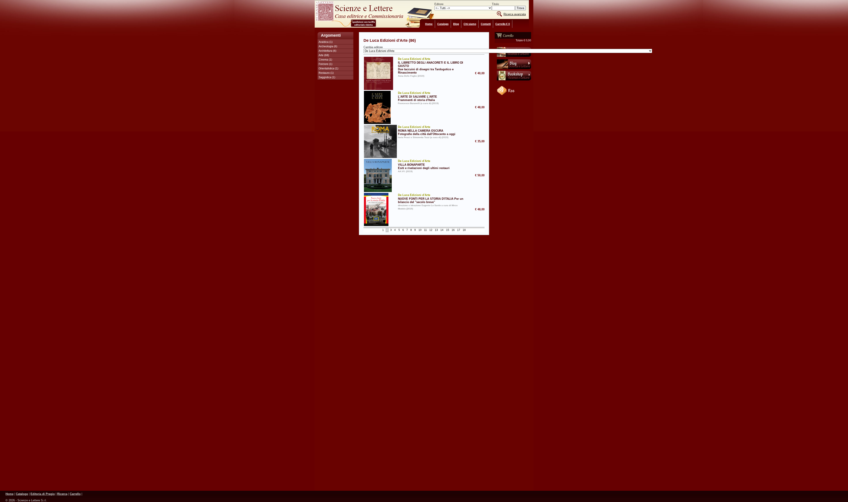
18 (464, 230)
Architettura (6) (327, 50)
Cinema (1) (325, 59)
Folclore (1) (325, 64)
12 (430, 230)
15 (447, 230)
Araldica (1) (326, 42)
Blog (456, 24)
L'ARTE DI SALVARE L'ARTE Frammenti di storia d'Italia (417, 96)
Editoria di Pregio (42, 494)
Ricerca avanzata (515, 14)
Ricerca (62, 494)
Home (429, 24)
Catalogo (443, 24)
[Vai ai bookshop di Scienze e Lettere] (514, 81)
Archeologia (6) (328, 46)
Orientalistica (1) (328, 68)
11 (425, 230)
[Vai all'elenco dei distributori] (514, 57)
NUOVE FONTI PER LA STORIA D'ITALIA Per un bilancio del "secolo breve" (430, 198)
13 (436, 230)
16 (453, 230)
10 (420, 230)
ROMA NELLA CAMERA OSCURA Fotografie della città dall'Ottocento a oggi (426, 130)
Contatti (486, 24)
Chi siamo (470, 24)
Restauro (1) (326, 73)
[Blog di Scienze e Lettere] (514, 69)
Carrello (75, 494)
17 (458, 230)
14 (441, 230)
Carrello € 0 (502, 24)
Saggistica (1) (327, 77)
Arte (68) (324, 55)
